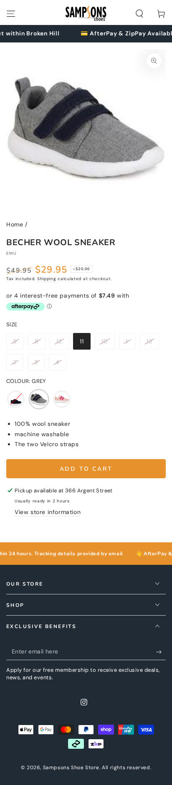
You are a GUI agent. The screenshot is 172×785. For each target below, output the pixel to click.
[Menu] (11, 14)
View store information (48, 512)
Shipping (46, 278)
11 (85, 344)
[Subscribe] (161, 652)
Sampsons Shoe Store (71, 767)
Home (14, 224)
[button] (139, 14)
